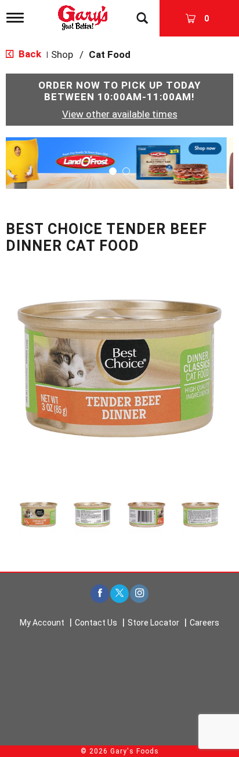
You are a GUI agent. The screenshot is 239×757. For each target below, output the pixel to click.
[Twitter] (119, 594)
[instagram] (139, 594)
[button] (119, 162)
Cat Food (110, 54)
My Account (42, 622)
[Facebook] (99, 594)
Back (28, 54)
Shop (62, 54)
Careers (204, 622)
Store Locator (153, 622)
